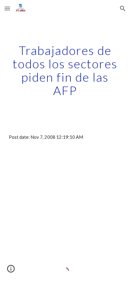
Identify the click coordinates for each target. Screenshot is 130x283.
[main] (65, 70)
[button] (7, 8)
